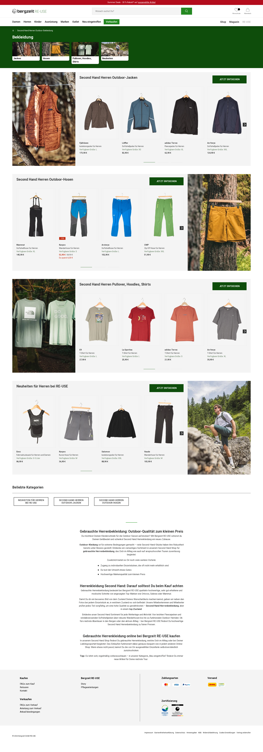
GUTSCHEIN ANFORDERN (149, 376)
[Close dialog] (181, 347)
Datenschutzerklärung (152, 401)
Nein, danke (149, 383)
